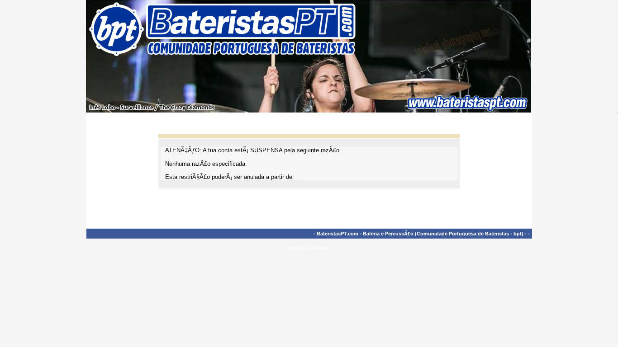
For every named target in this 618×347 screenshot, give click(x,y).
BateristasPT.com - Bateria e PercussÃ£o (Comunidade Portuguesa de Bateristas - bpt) (420, 233)
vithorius (321, 248)
